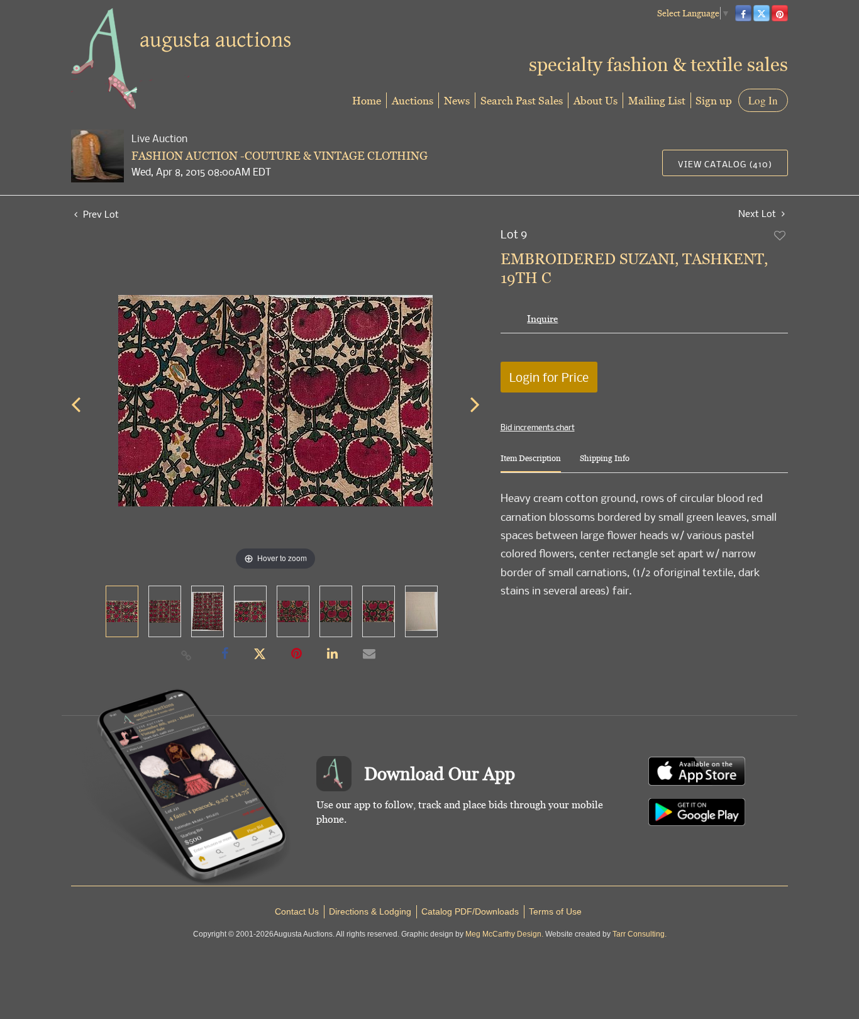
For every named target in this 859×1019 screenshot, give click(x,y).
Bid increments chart (538, 427)
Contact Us (297, 911)
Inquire (542, 318)
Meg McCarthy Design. (504, 934)
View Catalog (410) (725, 164)
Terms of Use (555, 911)
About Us (596, 100)
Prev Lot (99, 214)
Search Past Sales (521, 100)
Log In (763, 100)
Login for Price (549, 377)
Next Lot (758, 213)
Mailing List (656, 100)
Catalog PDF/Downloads (470, 911)
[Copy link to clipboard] (186, 654)
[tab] (531, 463)
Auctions (412, 100)
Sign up (714, 100)
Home (366, 100)
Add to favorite (780, 235)
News (457, 100)
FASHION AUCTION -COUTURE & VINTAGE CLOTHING (279, 156)
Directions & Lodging (370, 911)
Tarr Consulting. (639, 934)
